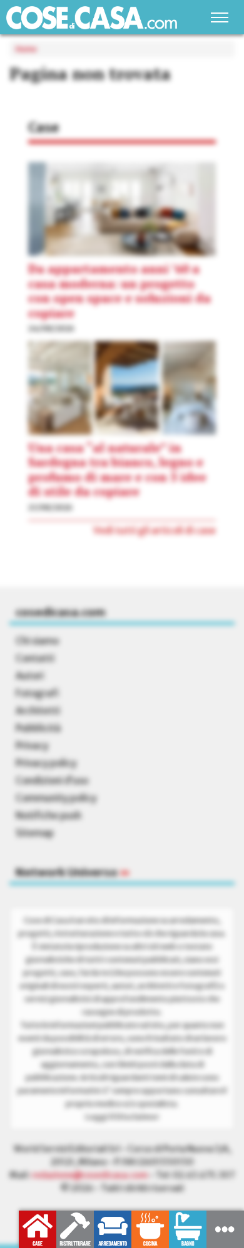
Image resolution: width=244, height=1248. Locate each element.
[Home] (91, 17)
